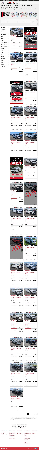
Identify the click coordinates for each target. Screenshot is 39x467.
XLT (23, 21)
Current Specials (3, 436)
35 (34, 414)
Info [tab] (19, 42)
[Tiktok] (34, 448)
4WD (15, 21)
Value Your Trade (19, 433)
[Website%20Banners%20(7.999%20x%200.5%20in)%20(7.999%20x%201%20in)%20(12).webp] (19, 14)
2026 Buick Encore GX (12, 435)
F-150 (6, 21)
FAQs (25, 442)
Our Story (25, 435)
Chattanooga (33, 436)
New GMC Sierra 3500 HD (12, 438)
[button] (17, 41)
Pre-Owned (28, 2)
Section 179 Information (20, 434)
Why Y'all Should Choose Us (27, 434)
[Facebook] (36, 448)
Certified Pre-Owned (4, 434)
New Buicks (20, 2)
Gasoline (20, 21)
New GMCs (24, 2)
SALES (16, 427)
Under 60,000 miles (28, 21)
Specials (17, 2)
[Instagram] (35, 448)
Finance (32, 2)
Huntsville (33, 434)
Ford (3, 21)
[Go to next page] (36, 414)
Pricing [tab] (14, 42)
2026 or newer (10, 21)
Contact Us (20, 3)
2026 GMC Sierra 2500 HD (12, 434)
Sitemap (29, 448)
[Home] (3, 3)
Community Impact (27, 438)
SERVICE (19, 427)
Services (17, 3)
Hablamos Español (26, 443)
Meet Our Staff (26, 439)
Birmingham (33, 433)
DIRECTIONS (23, 427)
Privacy (32, 448)
